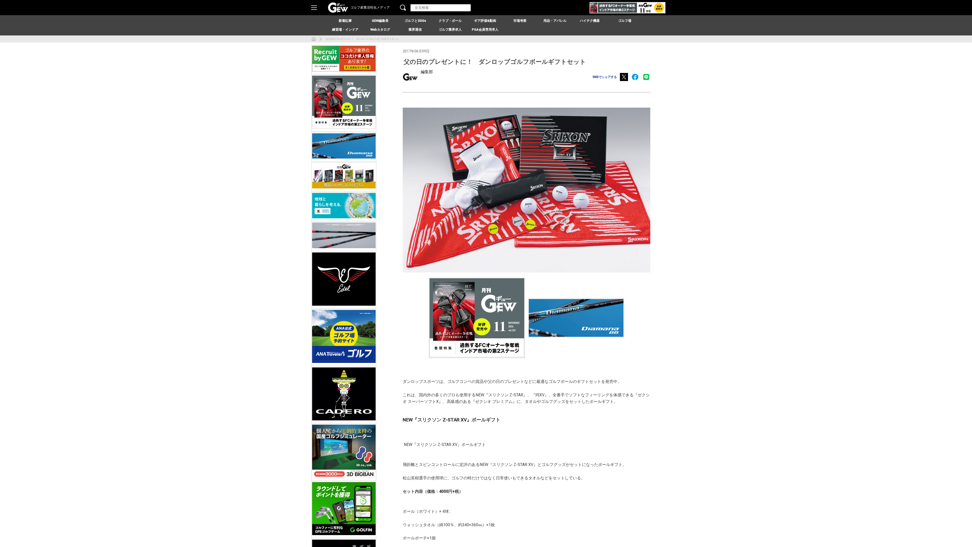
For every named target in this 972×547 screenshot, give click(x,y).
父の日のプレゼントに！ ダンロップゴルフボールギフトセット (362, 38)
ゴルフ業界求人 (450, 29)
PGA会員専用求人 (485, 29)
